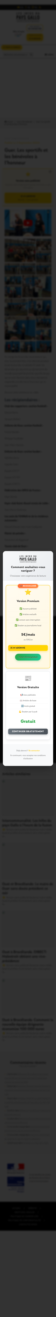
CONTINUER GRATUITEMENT (28, 731)
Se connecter (34, 751)
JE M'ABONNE (17, 648)
